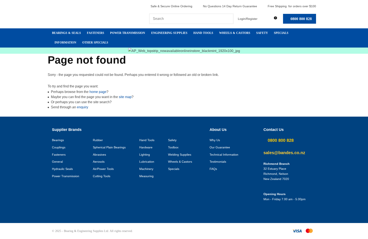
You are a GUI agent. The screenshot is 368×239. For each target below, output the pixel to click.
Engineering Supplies (169, 33)
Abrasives (99, 154)
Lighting (144, 154)
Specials (281, 33)
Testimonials (218, 161)
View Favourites (264, 19)
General (57, 161)
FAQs (213, 169)
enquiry (82, 107)
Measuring (146, 176)
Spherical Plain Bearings (109, 147)
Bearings (58, 140)
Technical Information (224, 154)
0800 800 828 (301, 19)
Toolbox (173, 147)
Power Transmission (127, 33)
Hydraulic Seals (62, 169)
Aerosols (99, 161)
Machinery (146, 169)
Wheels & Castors (234, 33)
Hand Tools (203, 33)
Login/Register (247, 18)
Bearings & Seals (66, 33)
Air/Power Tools (103, 169)
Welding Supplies (179, 154)
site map (125, 97)
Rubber (98, 140)
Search (228, 18)
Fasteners (95, 33)
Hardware (145, 147)
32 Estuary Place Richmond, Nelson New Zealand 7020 (276, 174)
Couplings (58, 147)
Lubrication (146, 161)
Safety (262, 33)
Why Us (215, 140)
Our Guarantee (220, 147)
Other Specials (95, 42)
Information (65, 42)
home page (97, 92)
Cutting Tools (101, 176)
